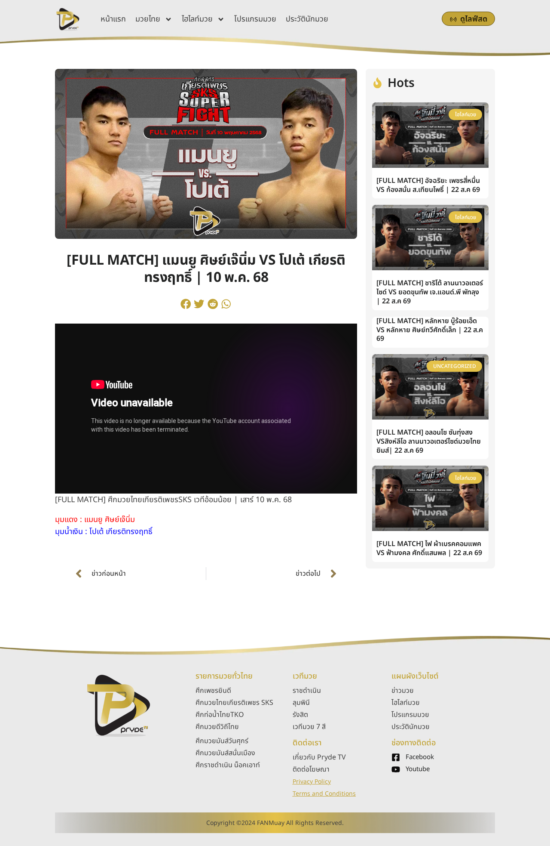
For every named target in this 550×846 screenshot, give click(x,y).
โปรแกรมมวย (255, 19)
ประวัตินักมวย (307, 19)
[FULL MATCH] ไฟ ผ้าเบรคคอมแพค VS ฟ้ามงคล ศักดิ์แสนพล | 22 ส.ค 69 (429, 548)
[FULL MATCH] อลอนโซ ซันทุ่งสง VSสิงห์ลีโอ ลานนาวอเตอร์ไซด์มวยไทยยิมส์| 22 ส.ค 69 (428, 441)
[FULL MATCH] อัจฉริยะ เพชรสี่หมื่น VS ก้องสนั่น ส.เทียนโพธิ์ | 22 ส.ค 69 (428, 185)
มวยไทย (147, 19)
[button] (185, 304)
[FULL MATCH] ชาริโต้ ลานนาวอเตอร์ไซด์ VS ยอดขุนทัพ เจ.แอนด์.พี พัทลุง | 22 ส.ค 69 (429, 292)
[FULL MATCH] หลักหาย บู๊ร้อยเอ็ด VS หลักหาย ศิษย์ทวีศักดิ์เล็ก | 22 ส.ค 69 (429, 330)
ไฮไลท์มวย (197, 19)
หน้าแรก (113, 19)
